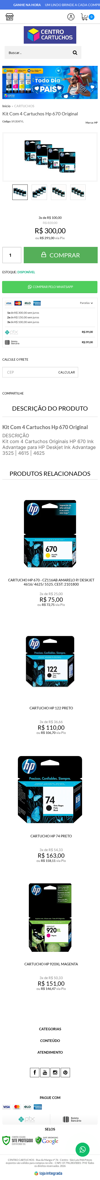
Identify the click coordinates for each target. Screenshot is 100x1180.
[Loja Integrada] (48, 1173)
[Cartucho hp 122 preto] (50, 681)
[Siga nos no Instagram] (55, 1072)
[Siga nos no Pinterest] (65, 1072)
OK (66, 372)
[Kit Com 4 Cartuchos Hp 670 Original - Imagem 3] (58, 192)
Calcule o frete (15, 359)
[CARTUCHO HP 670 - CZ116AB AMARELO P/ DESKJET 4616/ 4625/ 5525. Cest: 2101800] (50, 553)
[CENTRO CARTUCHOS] (50, 35)
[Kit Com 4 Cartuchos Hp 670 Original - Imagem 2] (39, 192)
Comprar (64, 255)
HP (96, 122)
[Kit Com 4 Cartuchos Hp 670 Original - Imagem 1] (20, 192)
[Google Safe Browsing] (46, 1140)
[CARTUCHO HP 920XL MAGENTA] (50, 937)
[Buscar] (75, 52)
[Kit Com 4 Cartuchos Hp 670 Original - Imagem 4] (78, 192)
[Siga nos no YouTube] (45, 1072)
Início (6, 106)
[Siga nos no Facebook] (34, 1072)
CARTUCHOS (24, 106)
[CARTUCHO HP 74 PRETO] (50, 809)
